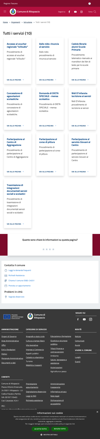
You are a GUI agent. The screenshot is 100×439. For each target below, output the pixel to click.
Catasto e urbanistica (35, 357)
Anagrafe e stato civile (35, 336)
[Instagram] (80, 11)
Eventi (77, 361)
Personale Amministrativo (12, 358)
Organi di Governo (8, 336)
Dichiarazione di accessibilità (57, 402)
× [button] (97, 412)
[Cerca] (94, 11)
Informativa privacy (58, 391)
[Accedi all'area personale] (89, 3)
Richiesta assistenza (34, 400)
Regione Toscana (10, 3)
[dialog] (50, 424)
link (73, 424)
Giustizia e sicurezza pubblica (58, 342)
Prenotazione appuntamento (32, 385)
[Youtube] (74, 11)
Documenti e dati (8, 362)
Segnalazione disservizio (36, 391)
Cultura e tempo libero (35, 340)
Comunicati (79, 340)
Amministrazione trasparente (57, 385)
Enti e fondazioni (8, 349)
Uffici (3, 345)
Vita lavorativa (32, 345)
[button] (50, 434)
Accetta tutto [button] (40, 429)
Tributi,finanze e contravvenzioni (57, 350)
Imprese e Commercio (35, 349)
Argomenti (15, 22)
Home (5, 22)
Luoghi (78, 357)
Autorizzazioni (56, 367)
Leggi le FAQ (31, 396)
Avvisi (77, 345)
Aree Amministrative (10, 340)
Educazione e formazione (60, 336)
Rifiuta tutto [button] (60, 429)
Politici (4, 353)
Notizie (78, 336)
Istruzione (28, 22)
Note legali (54, 396)
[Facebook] (68, 11)
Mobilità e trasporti (34, 365)
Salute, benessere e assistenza (58, 361)
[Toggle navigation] (4, 11)
